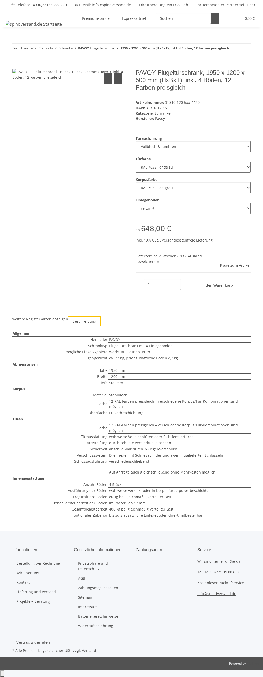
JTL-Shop (253, 663)
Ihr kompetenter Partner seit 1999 (225, 4)
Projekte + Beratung (33, 601)
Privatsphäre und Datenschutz (93, 566)
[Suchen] (215, 18)
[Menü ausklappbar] (10, 14)
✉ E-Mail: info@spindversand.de (103, 4)
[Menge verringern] (140, 284)
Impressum (88, 606)
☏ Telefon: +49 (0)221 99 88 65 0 (38, 4)
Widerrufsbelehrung (95, 625)
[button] (227, 18)
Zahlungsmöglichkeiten (98, 587)
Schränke (163, 113)
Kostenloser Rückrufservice (220, 582)
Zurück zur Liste (24, 48)
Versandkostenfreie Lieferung (187, 240)
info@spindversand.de (216, 593)
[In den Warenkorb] (16, 66)
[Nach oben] (2, 673)
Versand (89, 650)
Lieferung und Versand (36, 591)
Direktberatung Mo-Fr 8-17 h (163, 4)
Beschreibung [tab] (84, 321)
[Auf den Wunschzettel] (118, 78)
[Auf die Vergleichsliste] (108, 78)
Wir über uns (27, 572)
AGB (81, 578)
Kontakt (23, 582)
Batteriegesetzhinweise (98, 616)
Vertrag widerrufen (33, 642)
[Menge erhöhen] (185, 284)
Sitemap (85, 597)
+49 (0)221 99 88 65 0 (222, 572)
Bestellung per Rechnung (38, 563)
